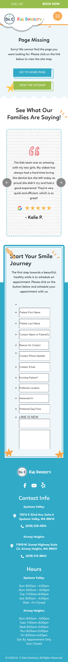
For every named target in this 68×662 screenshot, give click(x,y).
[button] (17, 4)
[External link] (7, 182)
